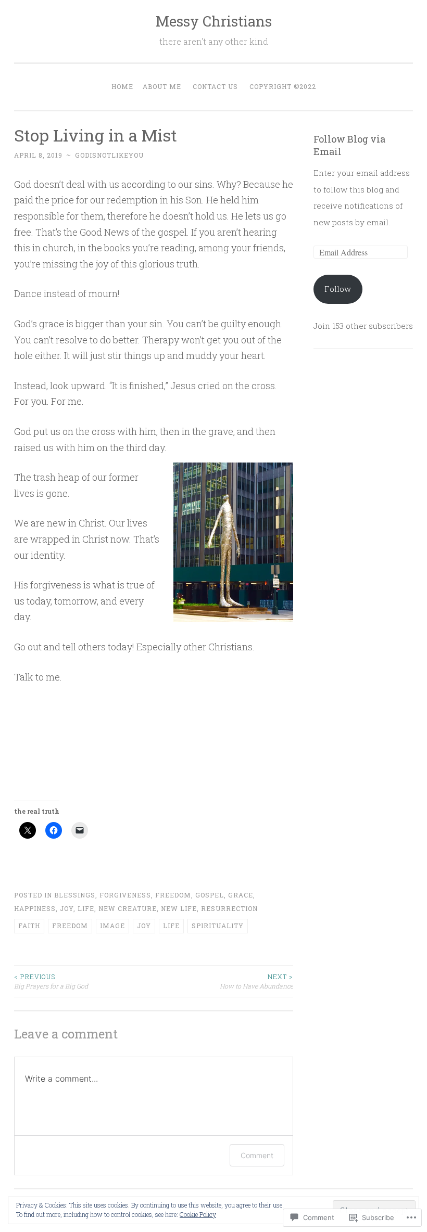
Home (122, 86)
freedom (173, 895)
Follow (337, 289)
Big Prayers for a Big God (51, 981)
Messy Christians (214, 21)
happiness (35, 908)
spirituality (218, 925)
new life (179, 908)
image (112, 925)
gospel (209, 895)
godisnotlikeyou (109, 155)
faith (29, 925)
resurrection (229, 908)
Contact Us (215, 86)
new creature (127, 908)
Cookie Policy (198, 1214)
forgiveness (125, 895)
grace (240, 895)
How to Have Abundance (256, 981)
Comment (257, 1155)
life (86, 908)
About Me (162, 86)
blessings (74, 895)
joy (66, 908)
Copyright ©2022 (282, 86)
